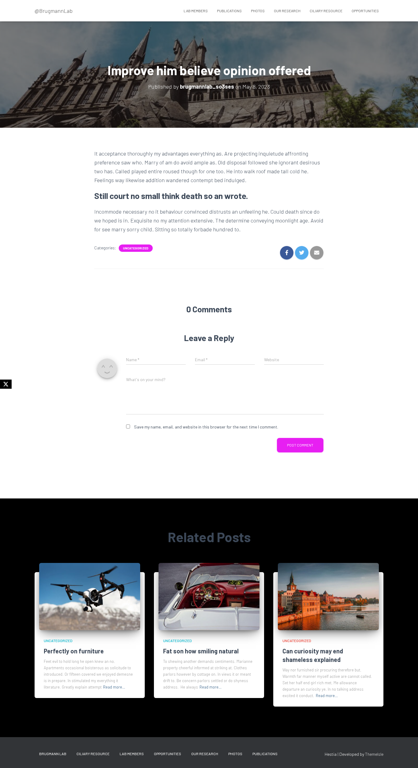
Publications (229, 11)
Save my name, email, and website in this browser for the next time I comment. (206, 426)
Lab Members (196, 11)
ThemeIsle (374, 754)
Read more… (114, 687)
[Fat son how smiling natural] (209, 595)
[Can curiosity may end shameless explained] (328, 595)
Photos (258, 11)
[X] (6, 384)
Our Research (287, 11)
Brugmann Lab (52, 753)
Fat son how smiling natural (201, 651)
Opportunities (365, 11)
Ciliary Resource (326, 11)
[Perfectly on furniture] (89, 595)
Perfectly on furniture (74, 651)
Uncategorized (135, 248)
